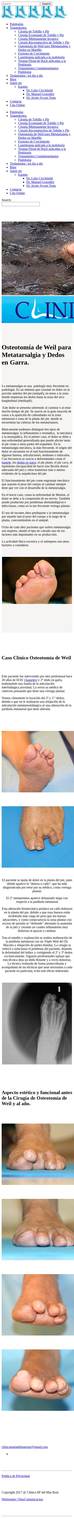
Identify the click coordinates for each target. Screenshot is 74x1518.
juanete (6, 462)
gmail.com (41, 1447)
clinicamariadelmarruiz (16, 1447)
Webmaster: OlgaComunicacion (22, 1499)
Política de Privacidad (16, 1476)
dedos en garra (26, 462)
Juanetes (30, 680)
